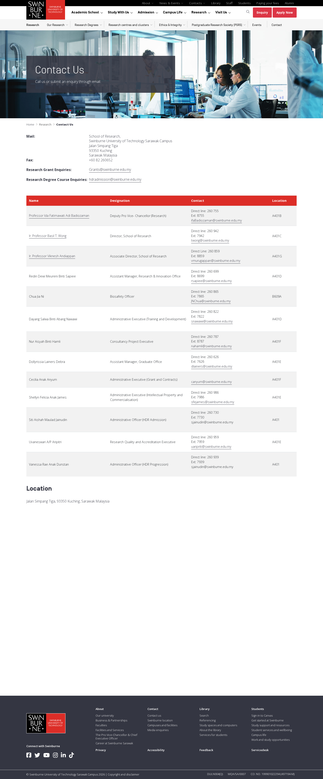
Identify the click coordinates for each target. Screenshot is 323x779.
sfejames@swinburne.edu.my (212, 402)
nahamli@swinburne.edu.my (211, 346)
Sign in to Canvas (262, 715)
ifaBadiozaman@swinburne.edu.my (216, 220)
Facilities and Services (110, 730)
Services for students (213, 735)
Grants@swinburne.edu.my (110, 169)
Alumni (289, 3)
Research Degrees (86, 25)
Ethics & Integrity (170, 25)
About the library (210, 730)
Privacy (101, 750)
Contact (277, 25)
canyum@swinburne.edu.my (211, 382)
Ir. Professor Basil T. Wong (47, 236)
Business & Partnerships (111, 720)
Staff (229, 3)
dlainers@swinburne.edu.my (211, 366)
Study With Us (118, 12)
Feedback (206, 750)
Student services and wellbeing (271, 730)
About (146, 3)
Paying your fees (267, 3)
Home (30, 124)
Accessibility (156, 750)
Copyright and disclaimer (123, 774)
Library (215, 3)
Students (244, 3)
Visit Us (221, 12)
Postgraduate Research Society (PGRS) (217, 25)
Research (199, 12)
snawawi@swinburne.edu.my (212, 321)
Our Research (56, 25)
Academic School (85, 12)
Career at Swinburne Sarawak (114, 743)
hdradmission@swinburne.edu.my (115, 179)
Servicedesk (260, 750)
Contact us (154, 715)
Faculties (101, 725)
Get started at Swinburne (267, 720)
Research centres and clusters (129, 25)
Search (204, 715)
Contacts (196, 3)
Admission (146, 12)
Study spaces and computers (218, 725)
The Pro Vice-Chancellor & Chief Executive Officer (116, 736)
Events (256, 25)
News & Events (170, 3)
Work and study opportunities (270, 740)
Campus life (258, 735)
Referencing (208, 720)
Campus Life (173, 12)
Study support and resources (270, 725)
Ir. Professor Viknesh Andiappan (52, 256)
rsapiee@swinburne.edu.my (211, 281)
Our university (105, 715)
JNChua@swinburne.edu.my (211, 301)
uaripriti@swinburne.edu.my (211, 446)
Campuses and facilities (162, 725)
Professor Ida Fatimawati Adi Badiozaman (59, 215)
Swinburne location (160, 720)
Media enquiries (158, 730)
